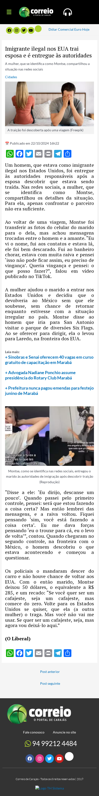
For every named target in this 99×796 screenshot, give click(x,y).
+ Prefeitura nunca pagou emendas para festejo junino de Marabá (49, 390)
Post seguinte (50, 683)
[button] (9, 11)
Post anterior (50, 672)
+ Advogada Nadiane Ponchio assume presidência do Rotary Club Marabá (40, 375)
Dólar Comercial (61, 29)
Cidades (11, 77)
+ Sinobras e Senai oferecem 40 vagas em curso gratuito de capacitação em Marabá (49, 359)
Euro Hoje (81, 29)
